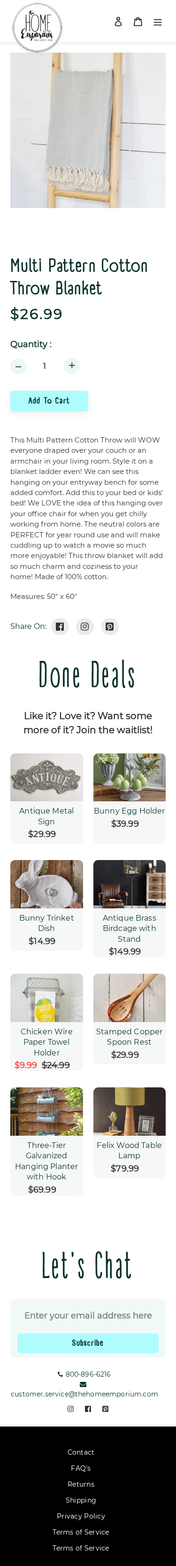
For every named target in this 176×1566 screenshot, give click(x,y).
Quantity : (31, 344)
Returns (81, 1484)
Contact (81, 1452)
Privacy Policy (81, 1516)
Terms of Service (81, 1532)
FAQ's (81, 1468)
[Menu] (158, 21)
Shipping (81, 1500)
